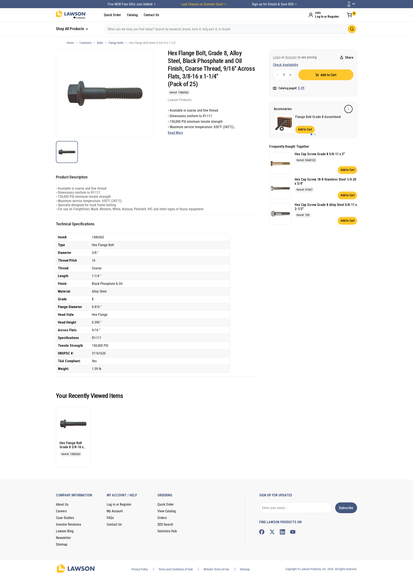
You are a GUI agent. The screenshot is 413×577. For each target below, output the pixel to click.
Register (291, 57)
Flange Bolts (116, 43)
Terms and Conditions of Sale (175, 569)
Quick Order (112, 15)
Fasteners (85, 43)
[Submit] (352, 29)
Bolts (100, 43)
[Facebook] (261, 531)
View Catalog (166, 511)
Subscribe (346, 508)
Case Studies (65, 518)
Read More (175, 133)
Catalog (132, 15)
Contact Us (151, 15)
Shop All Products (70, 29)
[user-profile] (349, 5)
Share (349, 57)
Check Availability (285, 65)
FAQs (110, 518)
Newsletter (63, 538)
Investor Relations (68, 524)
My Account (115, 511)
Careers (61, 511)
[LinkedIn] (282, 531)
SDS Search (165, 524)
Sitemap (61, 544)
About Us (62, 504)
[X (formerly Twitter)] (272, 531)
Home (70, 43)
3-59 (301, 88)
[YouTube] (292, 531)
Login (277, 57)
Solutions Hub (167, 531)
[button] (348, 109)
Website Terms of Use (216, 569)
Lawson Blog (65, 531)
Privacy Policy (139, 569)
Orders (162, 518)
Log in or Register (119, 504)
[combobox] (230, 29)
